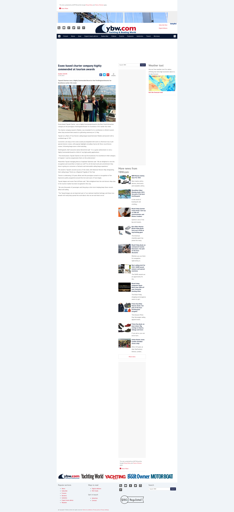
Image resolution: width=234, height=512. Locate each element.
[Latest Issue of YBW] (173, 24)
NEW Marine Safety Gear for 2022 (138, 177)
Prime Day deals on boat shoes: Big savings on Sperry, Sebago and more (138, 327)
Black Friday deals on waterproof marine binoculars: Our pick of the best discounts (139, 248)
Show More (64, 8)
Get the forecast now (156, 92)
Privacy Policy (89, 5)
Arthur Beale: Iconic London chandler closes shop (138, 341)
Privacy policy (96, 509)
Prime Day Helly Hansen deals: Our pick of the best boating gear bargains (138, 307)
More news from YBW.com (127, 170)
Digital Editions (163, 28)
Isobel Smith (62, 74)
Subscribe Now (163, 25)
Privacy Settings (105, 509)
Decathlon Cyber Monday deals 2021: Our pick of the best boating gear (138, 193)
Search (143, 65)
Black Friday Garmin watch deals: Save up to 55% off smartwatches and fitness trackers (139, 212)
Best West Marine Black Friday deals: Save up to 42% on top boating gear (138, 229)
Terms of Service (99, 5)
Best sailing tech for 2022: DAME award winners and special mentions (138, 268)
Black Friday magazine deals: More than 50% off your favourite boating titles (138, 287)
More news (132, 357)
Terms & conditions (87, 509)
